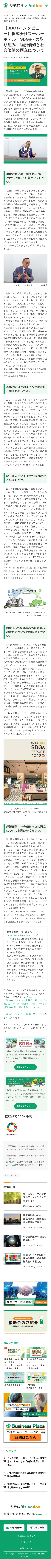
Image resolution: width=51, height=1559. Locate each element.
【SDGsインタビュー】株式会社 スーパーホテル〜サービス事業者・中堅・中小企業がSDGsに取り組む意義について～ (25, 1003)
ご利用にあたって (25, 1548)
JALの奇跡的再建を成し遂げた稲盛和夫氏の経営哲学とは (26, 1474)
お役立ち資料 (11, 1343)
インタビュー (12, 1175)
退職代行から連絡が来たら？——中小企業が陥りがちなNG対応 (27, 1486)
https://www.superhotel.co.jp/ (22, 935)
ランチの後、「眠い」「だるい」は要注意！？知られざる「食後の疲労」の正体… (27, 1461)
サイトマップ (25, 1542)
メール (11, 1165)
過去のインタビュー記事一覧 (20, 1014)
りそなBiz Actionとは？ (25, 1536)
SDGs (26, 57)
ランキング (10, 1451)
